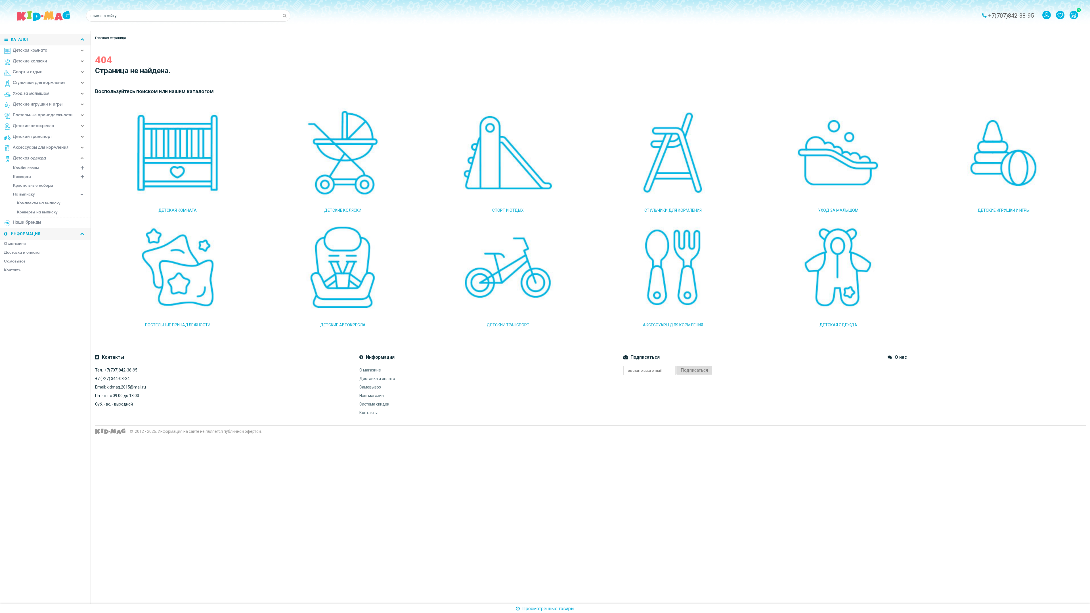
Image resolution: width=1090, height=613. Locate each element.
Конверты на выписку (37, 213)
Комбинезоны (26, 168)
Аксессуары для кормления (40, 148)
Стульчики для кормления (39, 83)
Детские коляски (30, 61)
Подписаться (694, 370)
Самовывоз (370, 387)
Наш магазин (371, 395)
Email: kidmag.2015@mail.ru (120, 387)
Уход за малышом (31, 94)
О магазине (370, 370)
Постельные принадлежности (43, 115)
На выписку (24, 195)
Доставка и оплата (377, 378)
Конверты (22, 177)
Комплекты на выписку (38, 203)
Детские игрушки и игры (37, 104)
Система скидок (374, 404)
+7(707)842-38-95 (1011, 15)
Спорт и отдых (27, 72)
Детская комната (30, 51)
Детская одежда (29, 158)
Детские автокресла (33, 126)
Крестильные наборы (33, 186)
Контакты (368, 412)
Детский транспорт (32, 137)
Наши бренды (27, 223)
